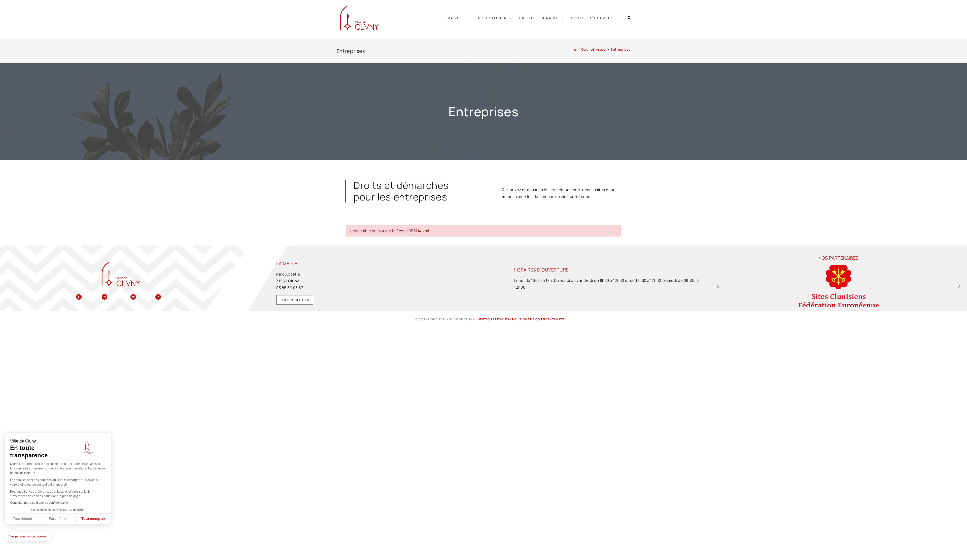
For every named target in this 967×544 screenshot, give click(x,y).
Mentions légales (493, 319)
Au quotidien (492, 18)
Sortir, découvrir (591, 18)
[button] (629, 18)
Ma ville (456, 18)
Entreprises (621, 49)
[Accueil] (575, 49)
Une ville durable (539, 18)
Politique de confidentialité (538, 319)
